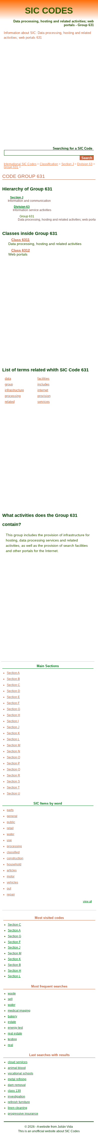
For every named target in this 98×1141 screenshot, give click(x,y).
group (9, 384)
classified (13, 852)
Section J (67, 164)
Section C (13, 685)
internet (42, 390)
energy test (15, 1027)
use (9, 840)
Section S (13, 781)
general (12, 816)
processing (13, 396)
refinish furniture (19, 1102)
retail (10, 828)
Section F (13, 703)
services (43, 402)
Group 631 (11, 167)
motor (11, 876)
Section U (13, 793)
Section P (13, 763)
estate (12, 1022)
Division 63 (84, 164)
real (10, 1045)
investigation (16, 1096)
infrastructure (14, 390)
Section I (13, 721)
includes (43, 384)
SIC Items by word (47, 803)
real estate (15, 1033)
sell (10, 999)
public (11, 822)
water (10, 834)
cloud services (17, 1062)
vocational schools (20, 1073)
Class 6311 (20, 240)
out (9, 888)
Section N (13, 751)
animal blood (17, 1068)
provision (44, 396)
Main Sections (48, 666)
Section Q (13, 769)
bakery (12, 1016)
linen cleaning (17, 1108)
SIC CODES (49, 10)
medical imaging (19, 1010)
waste (12, 993)
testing (12, 1039)
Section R (13, 775)
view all (87, 901)
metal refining (17, 1079)
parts (10, 810)
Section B (13, 679)
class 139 (14, 1091)
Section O (13, 757)
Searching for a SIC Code (72, 148)
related (10, 402)
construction (15, 858)
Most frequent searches (49, 986)
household (14, 864)
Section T (13, 787)
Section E (13, 697)
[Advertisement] (49, 92)
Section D (13, 691)
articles (12, 870)
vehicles (12, 882)
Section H (13, 715)
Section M (13, 745)
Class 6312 (20, 250)
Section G (13, 709)
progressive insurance (23, 1113)
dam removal (17, 1085)
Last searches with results (49, 1055)
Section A (13, 673)
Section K (13, 733)
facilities (43, 378)
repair (11, 894)
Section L (13, 739)
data (8, 378)
